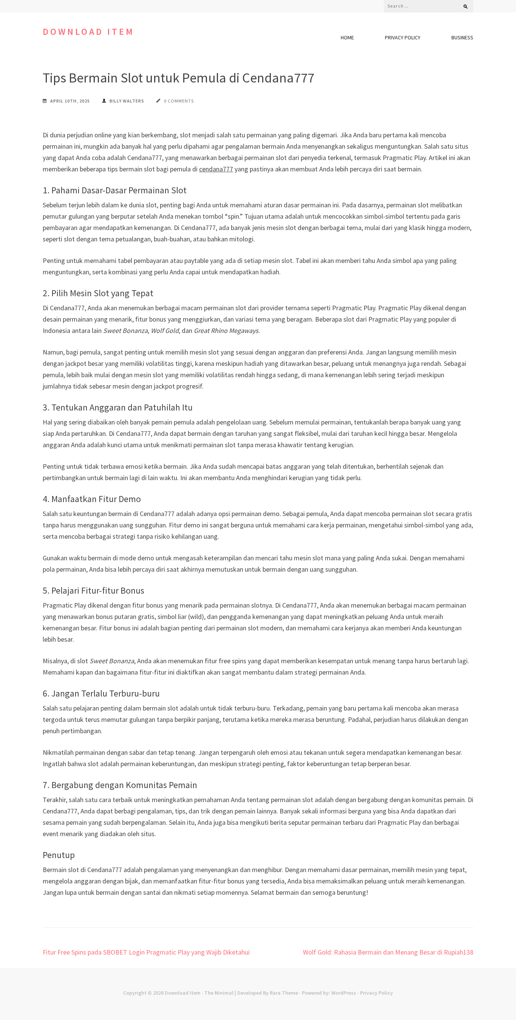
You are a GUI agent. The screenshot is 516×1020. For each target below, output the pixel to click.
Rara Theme (284, 992)
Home (347, 37)
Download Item (88, 31)
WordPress (343, 992)
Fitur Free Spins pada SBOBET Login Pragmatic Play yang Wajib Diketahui (146, 952)
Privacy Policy (402, 37)
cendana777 (216, 169)
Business (462, 37)
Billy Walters (127, 101)
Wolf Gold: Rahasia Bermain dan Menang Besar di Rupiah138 (388, 952)
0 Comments (179, 101)
